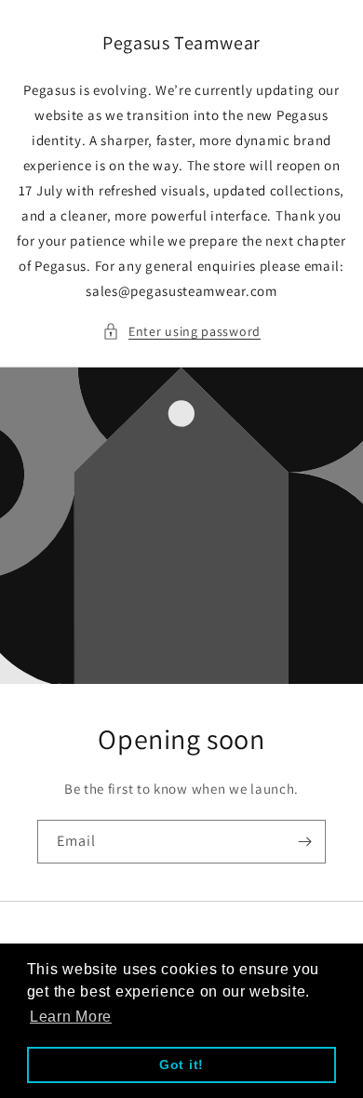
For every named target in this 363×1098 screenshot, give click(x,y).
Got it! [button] (181, 1064)
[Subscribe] (304, 842)
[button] (181, 331)
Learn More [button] (71, 1016)
